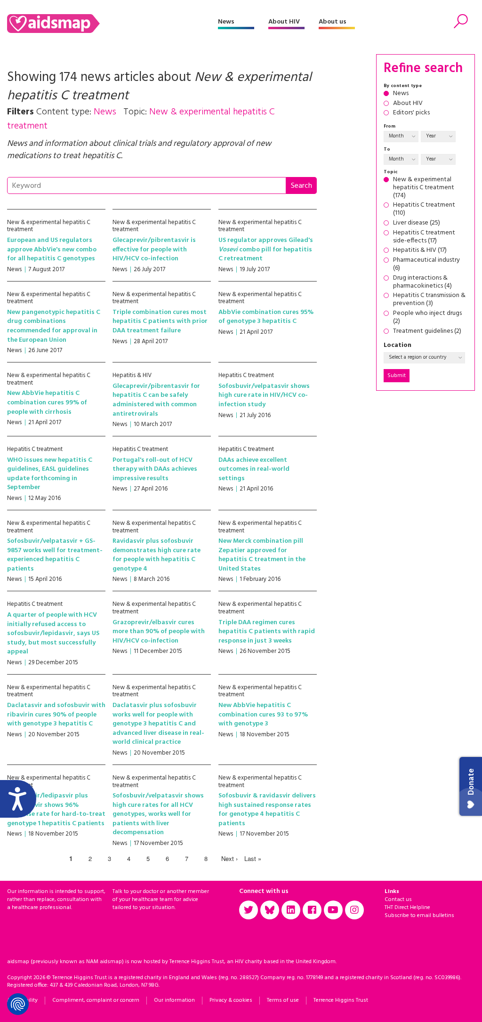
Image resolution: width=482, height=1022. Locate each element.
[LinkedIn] (290, 910)
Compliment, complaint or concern (95, 1000)
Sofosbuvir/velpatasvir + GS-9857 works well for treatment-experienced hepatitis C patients (55, 555)
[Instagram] (354, 910)
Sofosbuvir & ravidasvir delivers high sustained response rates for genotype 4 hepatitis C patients (267, 809)
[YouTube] (333, 910)
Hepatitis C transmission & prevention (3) (429, 300)
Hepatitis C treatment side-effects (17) (424, 237)
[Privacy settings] (18, 1004)
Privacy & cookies (230, 1000)
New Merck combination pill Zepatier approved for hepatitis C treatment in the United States (261, 555)
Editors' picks (411, 113)
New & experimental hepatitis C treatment (48, 226)
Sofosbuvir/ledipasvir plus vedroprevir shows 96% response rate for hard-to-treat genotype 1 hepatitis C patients (56, 809)
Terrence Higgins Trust (340, 1000)
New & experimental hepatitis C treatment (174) (423, 188)
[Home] (112, 23)
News (226, 21)
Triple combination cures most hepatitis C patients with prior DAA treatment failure (160, 321)
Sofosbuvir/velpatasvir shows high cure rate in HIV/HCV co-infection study (264, 395)
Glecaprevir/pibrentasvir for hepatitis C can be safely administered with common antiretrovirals (156, 400)
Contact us (398, 899)
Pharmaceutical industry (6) (426, 265)
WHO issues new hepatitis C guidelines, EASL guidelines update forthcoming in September (49, 474)
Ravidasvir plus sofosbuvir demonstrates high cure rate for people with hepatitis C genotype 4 (156, 555)
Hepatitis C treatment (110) (424, 209)
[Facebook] (312, 910)
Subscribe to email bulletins (419, 915)
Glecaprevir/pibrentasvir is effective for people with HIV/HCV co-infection (154, 249)
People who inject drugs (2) (427, 318)
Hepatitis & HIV (132, 375)
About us (332, 21)
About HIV (284, 21)
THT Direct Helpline (407, 907)
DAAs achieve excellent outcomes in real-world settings (253, 469)
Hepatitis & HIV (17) (420, 251)
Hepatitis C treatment (246, 375)
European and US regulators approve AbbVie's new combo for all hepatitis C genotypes (51, 249)
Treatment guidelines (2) (427, 332)
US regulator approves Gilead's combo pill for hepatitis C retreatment (265, 249)
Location (397, 346)
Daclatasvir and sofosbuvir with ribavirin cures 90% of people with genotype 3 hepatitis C (56, 714)
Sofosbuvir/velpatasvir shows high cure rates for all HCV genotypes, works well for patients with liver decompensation (158, 814)
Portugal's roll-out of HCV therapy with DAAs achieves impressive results (154, 469)
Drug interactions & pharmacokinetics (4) (422, 282)
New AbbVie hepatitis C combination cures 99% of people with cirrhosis (47, 402)
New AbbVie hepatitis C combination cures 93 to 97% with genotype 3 (263, 714)
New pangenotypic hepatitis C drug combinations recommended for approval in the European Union (53, 326)
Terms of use (283, 1000)
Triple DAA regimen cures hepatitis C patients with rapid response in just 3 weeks (266, 631)
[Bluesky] (269, 910)
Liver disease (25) (416, 223)
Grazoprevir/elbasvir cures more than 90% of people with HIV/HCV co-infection (158, 631)
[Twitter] (248, 910)
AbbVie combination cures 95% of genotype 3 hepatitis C (265, 317)
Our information (174, 1000)
